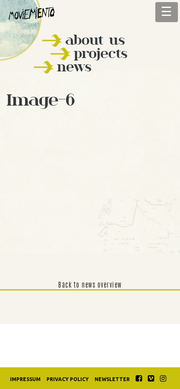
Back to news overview (90, 285)
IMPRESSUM (25, 379)
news (74, 67)
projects (100, 53)
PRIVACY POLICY (67, 379)
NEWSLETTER (112, 379)
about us (95, 40)
